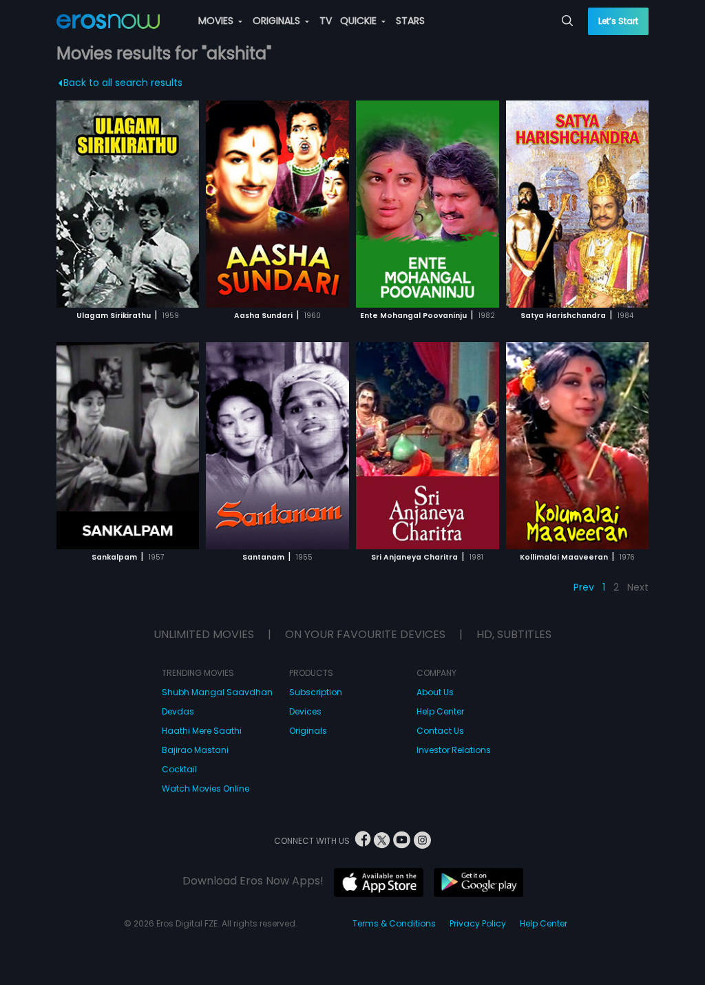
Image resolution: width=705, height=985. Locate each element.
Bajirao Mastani (195, 750)
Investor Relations (454, 750)
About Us (435, 692)
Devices (305, 711)
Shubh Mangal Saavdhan (217, 692)
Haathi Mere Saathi (202, 731)
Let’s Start (618, 21)
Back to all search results (122, 82)
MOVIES (217, 21)
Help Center (440, 711)
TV (325, 21)
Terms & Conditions (394, 923)
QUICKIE (359, 21)
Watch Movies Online (205, 788)
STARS (410, 21)
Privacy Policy (478, 923)
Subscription (315, 692)
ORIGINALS (278, 21)
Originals (308, 731)
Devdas (178, 711)
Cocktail (179, 769)
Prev (584, 587)
